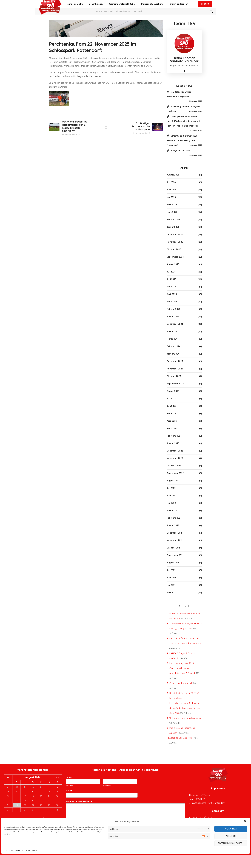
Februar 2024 (173, 346)
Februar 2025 (173, 309)
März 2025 (172, 301)
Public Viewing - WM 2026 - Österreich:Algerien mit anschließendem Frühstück (182, 668)
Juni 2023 (171, 406)
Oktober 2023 (174, 376)
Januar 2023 (173, 443)
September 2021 (175, 555)
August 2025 (173, 264)
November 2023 (175, 368)
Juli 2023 (171, 398)
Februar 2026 (173, 219)
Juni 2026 (171, 189)
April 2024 (172, 331)
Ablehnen (231, 836)
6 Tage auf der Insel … (181, 150)
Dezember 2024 (175, 324)
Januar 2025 (173, 316)
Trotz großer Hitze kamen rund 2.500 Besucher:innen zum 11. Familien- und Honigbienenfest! (184, 121)
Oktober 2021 (174, 547)
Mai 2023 (171, 413)
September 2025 (175, 256)
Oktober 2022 (174, 465)
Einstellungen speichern (230, 843)
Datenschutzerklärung (12, 850)
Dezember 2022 (175, 450)
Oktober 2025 (174, 249)
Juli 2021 (171, 570)
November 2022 (175, 458)
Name (69, 777)
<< (8, 777)
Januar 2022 (173, 525)
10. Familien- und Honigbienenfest (185, 718)
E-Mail (69, 790)
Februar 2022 (173, 518)
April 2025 (172, 294)
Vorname (69, 786)
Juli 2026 (171, 182)
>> (57, 777)
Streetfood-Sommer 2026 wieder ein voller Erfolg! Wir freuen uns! (182, 140)
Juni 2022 (171, 495)
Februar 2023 (173, 436)
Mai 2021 (171, 585)
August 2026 (173, 174)
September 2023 (175, 383)
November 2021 (174, 540)
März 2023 (172, 428)
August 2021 (173, 562)
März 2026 (172, 212)
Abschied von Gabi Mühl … (181, 738)
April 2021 (171, 592)
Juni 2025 (171, 279)
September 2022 (175, 473)
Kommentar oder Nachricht (80, 801)
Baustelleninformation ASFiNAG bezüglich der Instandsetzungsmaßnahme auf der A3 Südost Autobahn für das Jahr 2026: (184, 703)
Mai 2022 (171, 503)
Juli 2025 (171, 271)
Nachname (107, 786)
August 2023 (173, 391)
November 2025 (175, 242)
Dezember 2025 (175, 234)
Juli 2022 (171, 488)
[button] (245, 821)
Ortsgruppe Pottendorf (180, 683)
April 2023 (172, 421)
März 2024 (172, 339)
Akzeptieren (231, 829)
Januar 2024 (173, 353)
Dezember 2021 (174, 532)
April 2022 (172, 510)
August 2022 (173, 480)
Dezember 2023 (175, 361)
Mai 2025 (171, 286)
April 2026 (172, 204)
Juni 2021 (171, 577)
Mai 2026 (171, 197)
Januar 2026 (173, 227)
